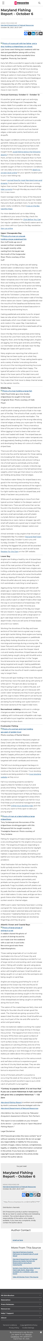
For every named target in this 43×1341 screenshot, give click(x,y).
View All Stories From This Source (25, 1277)
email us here (18, 1240)
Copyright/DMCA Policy (28, 1325)
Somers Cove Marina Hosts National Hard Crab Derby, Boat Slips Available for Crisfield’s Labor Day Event (26, 1271)
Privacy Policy (14, 1328)
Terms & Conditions (10, 1325)
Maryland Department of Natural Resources (17, 25)
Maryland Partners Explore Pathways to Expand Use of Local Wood (25, 1254)
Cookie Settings (28, 1328)
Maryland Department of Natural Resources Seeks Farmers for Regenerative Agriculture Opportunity (25, 1262)
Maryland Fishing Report (11, 1102)
